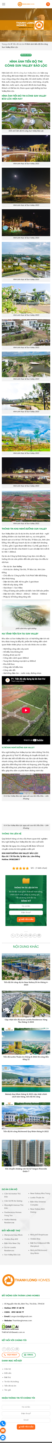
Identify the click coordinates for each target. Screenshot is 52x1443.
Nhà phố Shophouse (39, 1235)
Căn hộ (7, 1369)
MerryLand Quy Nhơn (13, 1235)
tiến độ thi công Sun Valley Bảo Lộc (25, 73)
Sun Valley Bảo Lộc (12, 1255)
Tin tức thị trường (11, 1382)
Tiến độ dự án (18, 44)
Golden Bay (35, 1239)
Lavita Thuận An (37, 1198)
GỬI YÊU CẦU (27, 919)
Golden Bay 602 (11, 1239)
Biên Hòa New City (12, 1243)
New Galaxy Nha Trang (40, 1194)
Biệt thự (7, 1377)
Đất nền (7, 1373)
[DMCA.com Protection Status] (10, 1327)
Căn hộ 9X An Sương (13, 1201)
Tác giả (7, 1390)
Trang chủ (6, 44)
